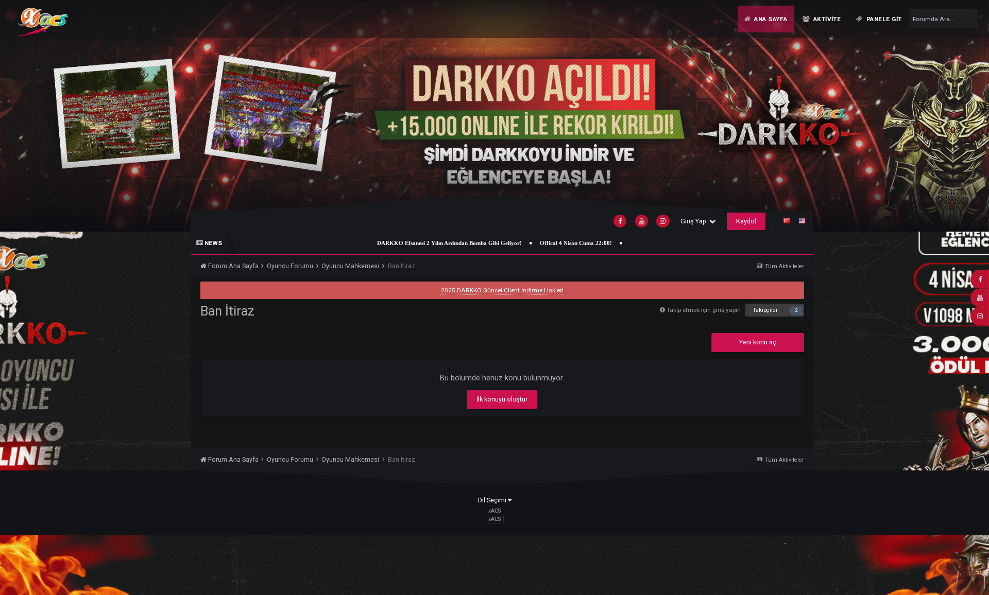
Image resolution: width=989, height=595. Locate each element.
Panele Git (883, 19)
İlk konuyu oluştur (501, 399)
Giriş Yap (694, 221)
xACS (494, 519)
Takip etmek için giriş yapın (704, 309)
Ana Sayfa (769, 19)
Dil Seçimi (493, 500)
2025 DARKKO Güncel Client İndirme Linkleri (502, 290)
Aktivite (826, 19)
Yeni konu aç (757, 342)
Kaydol (746, 221)
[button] (957, 115)
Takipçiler (765, 310)
